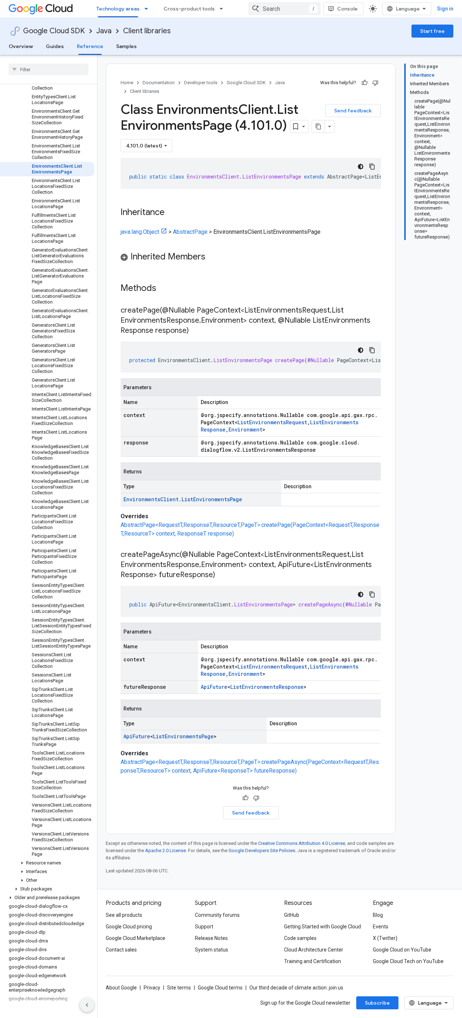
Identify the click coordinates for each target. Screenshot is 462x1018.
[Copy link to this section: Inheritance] (172, 213)
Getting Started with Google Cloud (322, 926)
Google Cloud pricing (129, 926)
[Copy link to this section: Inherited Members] (212, 257)
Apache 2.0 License (165, 850)
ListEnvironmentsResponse (267, 686)
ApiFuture (214, 686)
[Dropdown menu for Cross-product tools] (223, 8)
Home (127, 82)
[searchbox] (48, 69)
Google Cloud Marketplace (135, 938)
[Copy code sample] (372, 166)
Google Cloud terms (220, 988)
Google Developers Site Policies (261, 850)
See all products (124, 915)
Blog (378, 915)
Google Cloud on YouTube (402, 950)
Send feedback (353, 110)
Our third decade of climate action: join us (296, 988)
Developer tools (200, 82)
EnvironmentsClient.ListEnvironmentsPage (182, 499)
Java (104, 30)
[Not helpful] (375, 82)
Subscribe (377, 1003)
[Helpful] (364, 82)
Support (204, 926)
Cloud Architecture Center (313, 950)
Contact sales (121, 950)
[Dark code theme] (360, 166)
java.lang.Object (140, 231)
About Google (121, 988)
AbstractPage (190, 231)
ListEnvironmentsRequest (272, 422)
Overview (21, 46)
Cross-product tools (189, 8)
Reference (90, 46)
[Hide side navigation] (87, 1005)
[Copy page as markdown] (318, 126)
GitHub (291, 915)
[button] (47, 863)
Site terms (179, 988)
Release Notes (211, 938)
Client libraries (147, 30)
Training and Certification (312, 961)
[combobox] (284, 8)
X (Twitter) (385, 938)
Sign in (445, 9)
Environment (245, 429)
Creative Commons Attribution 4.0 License (301, 843)
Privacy (152, 988)
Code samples (300, 938)
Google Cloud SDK (54, 30)
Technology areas (118, 8)
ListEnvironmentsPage (183, 736)
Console (347, 8)
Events (380, 926)
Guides (55, 46)
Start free (432, 31)
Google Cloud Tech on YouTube (408, 961)
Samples (126, 46)
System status (211, 950)
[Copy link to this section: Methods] (165, 288)
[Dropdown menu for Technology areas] (148, 8)
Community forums (217, 915)
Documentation (159, 82)
